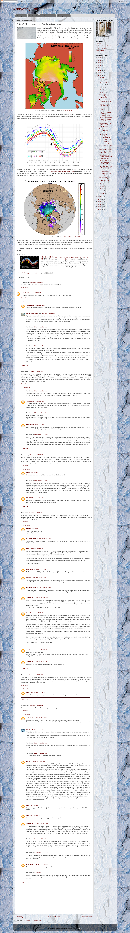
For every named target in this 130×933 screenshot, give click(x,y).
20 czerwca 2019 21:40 (39, 577)
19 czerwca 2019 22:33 (38, 424)
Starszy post (86, 917)
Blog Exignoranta (101, 48)
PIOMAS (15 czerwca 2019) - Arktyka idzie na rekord (106, 119)
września (102, 85)
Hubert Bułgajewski (32, 313)
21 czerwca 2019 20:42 (41, 823)
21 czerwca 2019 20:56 (41, 839)
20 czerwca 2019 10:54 (38, 528)
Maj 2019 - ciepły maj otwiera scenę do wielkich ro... (105, 167)
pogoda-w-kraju (31, 538)
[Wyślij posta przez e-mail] (41, 273)
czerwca (102, 92)
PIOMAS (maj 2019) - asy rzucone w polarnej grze (105, 162)
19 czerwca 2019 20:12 (38, 305)
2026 (99, 57)
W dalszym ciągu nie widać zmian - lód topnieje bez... (105, 173)
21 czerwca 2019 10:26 (36, 613)
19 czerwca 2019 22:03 (41, 391)
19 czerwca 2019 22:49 (41, 434)
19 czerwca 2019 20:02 (34, 293)
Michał (28, 761)
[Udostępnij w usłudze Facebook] (50, 273)
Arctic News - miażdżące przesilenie (103, 96)
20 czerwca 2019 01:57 (38, 498)
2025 (99, 60)
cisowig (28, 577)
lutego (102, 191)
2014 (99, 206)
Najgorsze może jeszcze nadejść (104, 104)
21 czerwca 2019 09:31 (41, 597)
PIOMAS (67, 110)
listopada (102, 79)
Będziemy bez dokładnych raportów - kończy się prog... (106, 136)
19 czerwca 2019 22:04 (38, 401)
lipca (101, 89)
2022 (99, 67)
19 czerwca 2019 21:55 (41, 346)
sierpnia (102, 87)
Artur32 (28, 305)
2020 (99, 72)
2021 (99, 70)
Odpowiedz (24, 287)
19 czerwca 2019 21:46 (41, 327)
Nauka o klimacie (101, 50)
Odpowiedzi (26, 302)
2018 (99, 196)
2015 (99, 204)
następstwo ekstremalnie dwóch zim (62, 171)
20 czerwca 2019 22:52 (44, 587)
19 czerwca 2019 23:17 (36, 512)
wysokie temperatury (54, 34)
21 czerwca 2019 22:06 (41, 864)
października (104, 82)
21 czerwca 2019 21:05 (41, 852)
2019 (99, 75)
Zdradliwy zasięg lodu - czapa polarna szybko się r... (106, 124)
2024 (99, 62)
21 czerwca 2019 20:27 (38, 805)
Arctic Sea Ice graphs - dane (104, 46)
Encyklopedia (33, 16)
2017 (99, 199)
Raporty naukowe (63, 16)
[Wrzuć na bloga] (47, 273)
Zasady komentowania (48, 16)
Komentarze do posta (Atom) (32, 920)
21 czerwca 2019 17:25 (36, 729)
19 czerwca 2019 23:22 (36, 675)
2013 (99, 209)
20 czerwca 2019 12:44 (44, 538)
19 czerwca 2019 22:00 (36, 371)
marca (102, 188)
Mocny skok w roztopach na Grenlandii (103, 130)
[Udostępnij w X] (48, 273)
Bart (27, 729)
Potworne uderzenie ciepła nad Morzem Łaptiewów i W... (105, 156)
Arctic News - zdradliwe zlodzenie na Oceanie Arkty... (106, 113)
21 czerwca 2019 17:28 (41, 743)
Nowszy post (21, 917)
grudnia (102, 77)
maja (101, 183)
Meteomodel (99, 43)
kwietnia (102, 186)
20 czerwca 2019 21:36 (41, 569)
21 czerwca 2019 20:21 (38, 761)
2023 (99, 65)
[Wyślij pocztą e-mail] (45, 273)
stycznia (102, 193)
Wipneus (71, 110)
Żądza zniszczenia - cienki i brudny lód (105, 100)
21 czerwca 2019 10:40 (41, 661)
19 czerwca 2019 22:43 (41, 480)
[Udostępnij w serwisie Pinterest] (52, 273)
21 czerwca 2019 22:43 (41, 872)
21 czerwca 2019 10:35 (41, 650)
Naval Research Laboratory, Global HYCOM (71, 236)
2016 (99, 201)
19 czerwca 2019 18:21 (36, 282)
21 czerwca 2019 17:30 (41, 753)
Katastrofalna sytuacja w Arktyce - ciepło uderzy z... (105, 151)
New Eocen (29, 569)
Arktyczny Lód (25, 9)
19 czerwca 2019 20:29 (48, 313)
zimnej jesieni (65, 259)
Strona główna (21, 16)
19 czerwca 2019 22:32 (36, 455)
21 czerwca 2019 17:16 (41, 717)
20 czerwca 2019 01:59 (38, 692)
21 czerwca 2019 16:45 (36, 705)
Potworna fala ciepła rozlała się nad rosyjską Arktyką (105, 141)
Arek (27, 548)
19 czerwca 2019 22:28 (41, 413)
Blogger (79, 928)
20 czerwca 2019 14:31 (36, 548)
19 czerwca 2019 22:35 (38, 472)
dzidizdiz (24, 293)
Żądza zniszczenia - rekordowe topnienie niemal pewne (106, 179)
